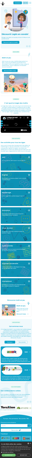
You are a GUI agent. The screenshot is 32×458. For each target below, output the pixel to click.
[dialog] (16, 450)
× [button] (30, 443)
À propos (9, 342)
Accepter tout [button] (8, 455)
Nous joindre (22, 342)
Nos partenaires (13, 418)
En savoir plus (7, 45)
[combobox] (28, 443)
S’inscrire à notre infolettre (8, 422)
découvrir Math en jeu (10, 70)
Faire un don (14, 430)
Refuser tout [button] (23, 455)
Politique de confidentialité (14, 450)
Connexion (18, 3)
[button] (16, 452)
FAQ (27, 418)
